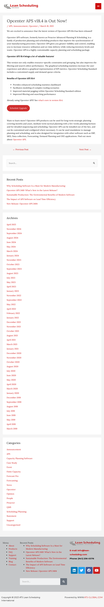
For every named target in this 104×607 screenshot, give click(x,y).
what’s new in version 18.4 (50, 100)
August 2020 (12, 366)
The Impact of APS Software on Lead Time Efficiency (31, 199)
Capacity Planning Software (19, 458)
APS (10, 26)
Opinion (10, 493)
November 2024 (14, 229)
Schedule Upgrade (18, 108)
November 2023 (14, 260)
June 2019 (11, 415)
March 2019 (12, 428)
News (9, 485)
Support (10, 520)
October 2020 (13, 362)
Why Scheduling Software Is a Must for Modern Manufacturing (36, 186)
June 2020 (11, 375)
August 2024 (12, 237)
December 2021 (14, 322)
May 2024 (11, 246)
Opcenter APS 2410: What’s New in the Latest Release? (32, 190)
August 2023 (12, 273)
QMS (9, 507)
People (10, 498)
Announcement (20, 26)
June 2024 (11, 242)
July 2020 (11, 371)
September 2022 (14, 300)
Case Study (12, 463)
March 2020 (12, 388)
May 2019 (11, 419)
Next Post (85, 149)
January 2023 (13, 291)
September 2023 (14, 269)
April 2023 (11, 286)
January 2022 (13, 317)
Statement (11, 516)
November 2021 (14, 326)
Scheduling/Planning (16, 511)
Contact (12, 564)
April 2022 (11, 309)
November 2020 (14, 357)
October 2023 (13, 264)
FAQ (10, 552)
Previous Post (20, 149)
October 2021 (13, 331)
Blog (11, 561)
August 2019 (12, 406)
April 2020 (11, 384)
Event (9, 467)
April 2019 (11, 424)
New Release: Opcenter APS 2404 (22, 203)
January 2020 (13, 393)
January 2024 (13, 255)
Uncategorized (13, 525)
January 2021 (12, 348)
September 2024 (14, 233)
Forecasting (12, 480)
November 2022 (14, 295)
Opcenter (33, 26)
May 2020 (11, 380)
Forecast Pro (13, 476)
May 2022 (11, 304)
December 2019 (14, 397)
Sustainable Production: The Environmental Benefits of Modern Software (41, 194)
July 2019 (11, 411)
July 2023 (11, 277)
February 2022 (13, 313)
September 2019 (14, 402)
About (11, 545)
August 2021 (12, 335)
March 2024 (12, 251)
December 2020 (14, 353)
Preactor (11, 502)
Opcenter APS (19, 139)
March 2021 (12, 344)
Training (12, 558)
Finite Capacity (14, 471)
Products (13, 549)
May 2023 (11, 282)
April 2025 (11, 224)
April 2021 (11, 340)
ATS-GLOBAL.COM (93, 597)
